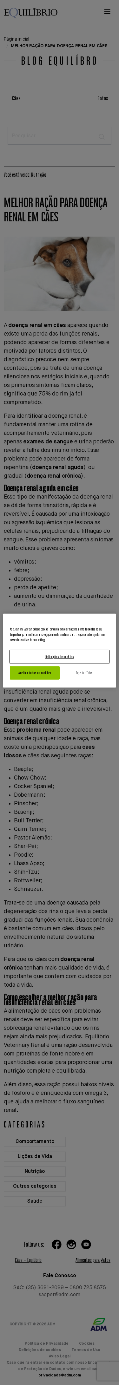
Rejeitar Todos (84, 673)
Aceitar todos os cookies (34, 673)
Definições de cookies (59, 657)
